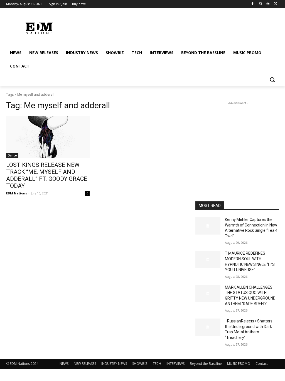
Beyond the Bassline (206, 363)
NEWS (64, 363)
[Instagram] (260, 4)
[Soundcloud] (268, 4)
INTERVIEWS (175, 363)
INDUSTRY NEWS (114, 363)
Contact (261, 363)
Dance (12, 155)
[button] (272, 79)
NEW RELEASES (85, 363)
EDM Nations (16, 193)
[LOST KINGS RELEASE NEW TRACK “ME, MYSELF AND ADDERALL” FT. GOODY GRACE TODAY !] (48, 137)
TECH (157, 363)
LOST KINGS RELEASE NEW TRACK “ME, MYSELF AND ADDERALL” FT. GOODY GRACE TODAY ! (46, 175)
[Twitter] (275, 4)
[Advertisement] (237, 141)
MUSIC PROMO (238, 363)
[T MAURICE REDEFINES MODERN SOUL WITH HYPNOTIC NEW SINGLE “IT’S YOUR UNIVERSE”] (207, 259)
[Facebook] (252, 4)
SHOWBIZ (140, 363)
